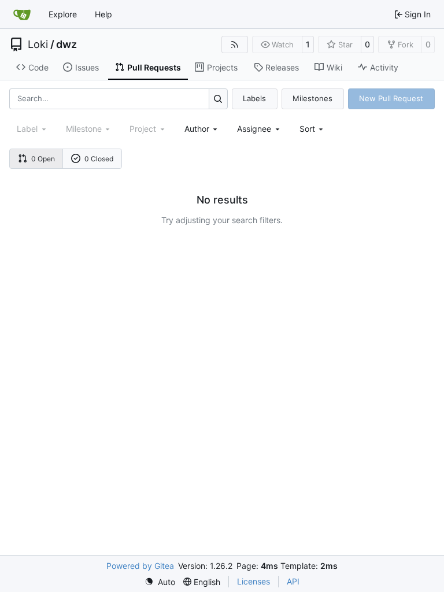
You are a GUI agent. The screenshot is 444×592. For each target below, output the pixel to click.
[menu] (312, 128)
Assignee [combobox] (254, 129)
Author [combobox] (196, 129)
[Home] (22, 14)
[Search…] (218, 98)
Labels (254, 98)
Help (103, 14)
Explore (63, 14)
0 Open (43, 158)
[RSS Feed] (234, 44)
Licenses (253, 581)
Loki (38, 44)
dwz (66, 44)
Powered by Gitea (140, 566)
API (293, 581)
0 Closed (98, 158)
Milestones (312, 98)
